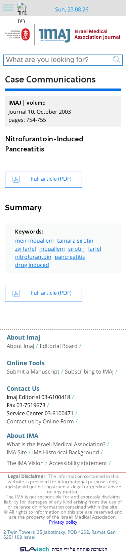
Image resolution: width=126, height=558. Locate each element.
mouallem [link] (52, 247)
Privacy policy (63, 521)
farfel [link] (94, 247)
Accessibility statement (78, 462)
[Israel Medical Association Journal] (63, 37)
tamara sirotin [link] (75, 239)
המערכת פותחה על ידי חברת (78, 549)
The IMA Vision (25, 462)
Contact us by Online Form (40, 421)
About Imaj (20, 345)
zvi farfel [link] (25, 247)
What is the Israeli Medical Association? (56, 444)
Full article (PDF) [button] (51, 177)
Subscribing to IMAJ (89, 371)
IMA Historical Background (65, 452)
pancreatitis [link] (70, 255)
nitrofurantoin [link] (33, 255)
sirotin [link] (76, 247)
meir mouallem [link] (34, 239)
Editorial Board (59, 345)
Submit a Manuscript (33, 371)
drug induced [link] (32, 264)
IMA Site (17, 452)
